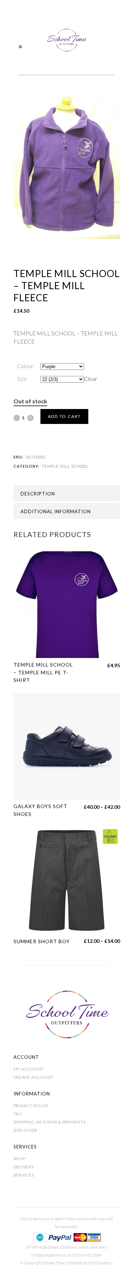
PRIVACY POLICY (31, 1105)
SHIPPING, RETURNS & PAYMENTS (49, 1122)
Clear (90, 378)
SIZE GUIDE (25, 1130)
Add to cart (64, 416)
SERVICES (23, 1175)
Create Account (33, 1077)
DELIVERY (23, 1166)
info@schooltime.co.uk (51, 1255)
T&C (17, 1113)
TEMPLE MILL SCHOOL (65, 466)
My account (28, 1069)
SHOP (19, 1158)
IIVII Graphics (100, 1262)
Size (22, 378)
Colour (25, 365)
